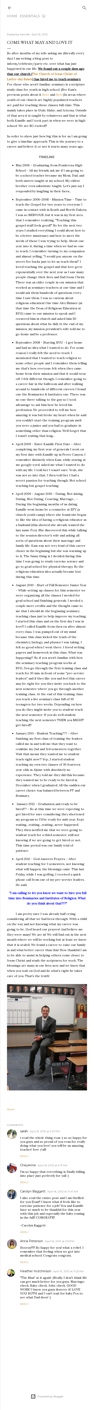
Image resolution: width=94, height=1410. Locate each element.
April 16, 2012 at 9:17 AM (52, 1165)
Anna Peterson (31, 1241)
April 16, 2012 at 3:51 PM (59, 1241)
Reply (24, 1156)
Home (12, 16)
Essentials (30, 16)
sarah (24, 1131)
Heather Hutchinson (35, 1271)
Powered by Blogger (50, 1396)
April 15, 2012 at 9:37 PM (45, 1131)
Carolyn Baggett (32, 1191)
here (45, 95)
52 (43, 16)
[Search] (84, 7)
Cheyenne (28, 1165)
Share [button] (10, 1109)
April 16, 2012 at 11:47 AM (62, 1191)
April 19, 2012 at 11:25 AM (68, 1271)
